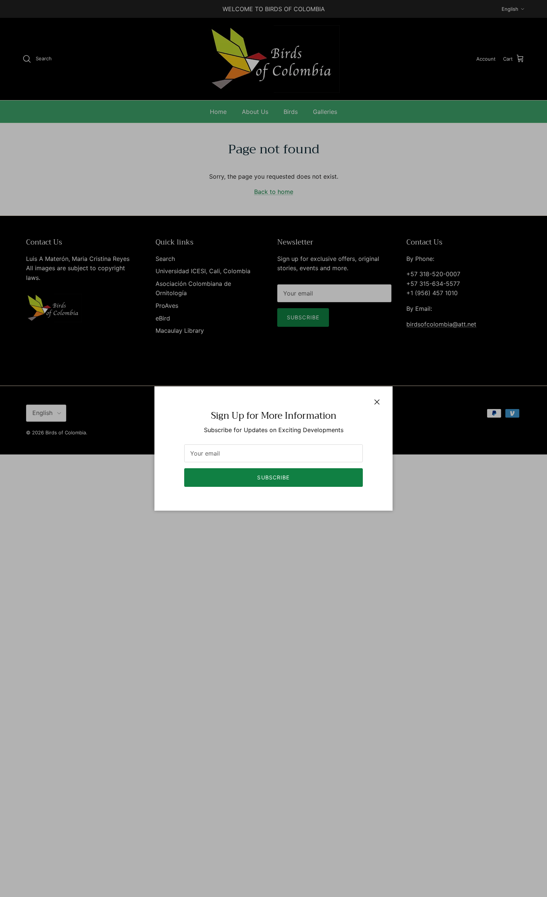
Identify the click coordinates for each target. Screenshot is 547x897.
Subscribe (273, 477)
